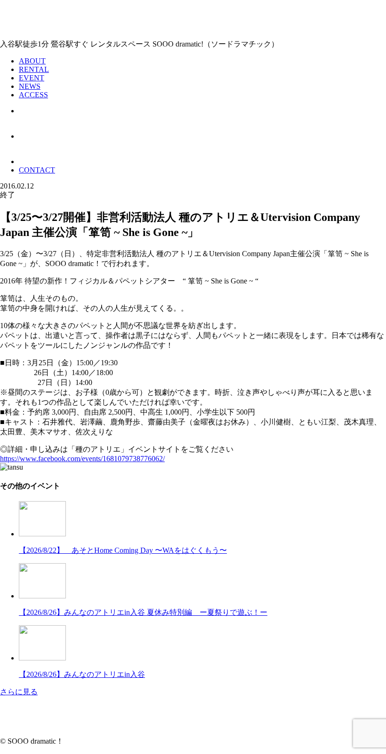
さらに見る (19, 692)
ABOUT (32, 61)
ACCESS (33, 95)
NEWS (29, 86)
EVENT (31, 78)
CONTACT (37, 170)
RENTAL (34, 69)
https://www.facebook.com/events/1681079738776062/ (82, 459)
